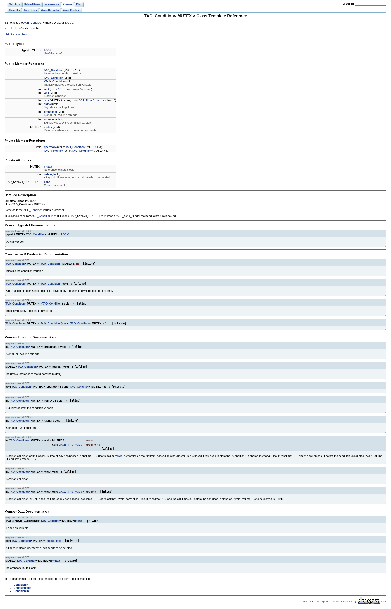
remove (49, 119)
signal (48, 104)
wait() (119, 456)
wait (46, 89)
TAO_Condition (53, 70)
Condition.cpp (22, 588)
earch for (349, 3)
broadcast (50, 111)
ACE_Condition (33, 22)
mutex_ (49, 166)
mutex (48, 127)
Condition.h (21, 584)
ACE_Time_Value (69, 89)
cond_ (48, 182)
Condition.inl (21, 591)
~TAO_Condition (54, 81)
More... (69, 22)
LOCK (48, 50)
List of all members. (16, 34)
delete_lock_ (52, 174)
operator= (50, 147)
